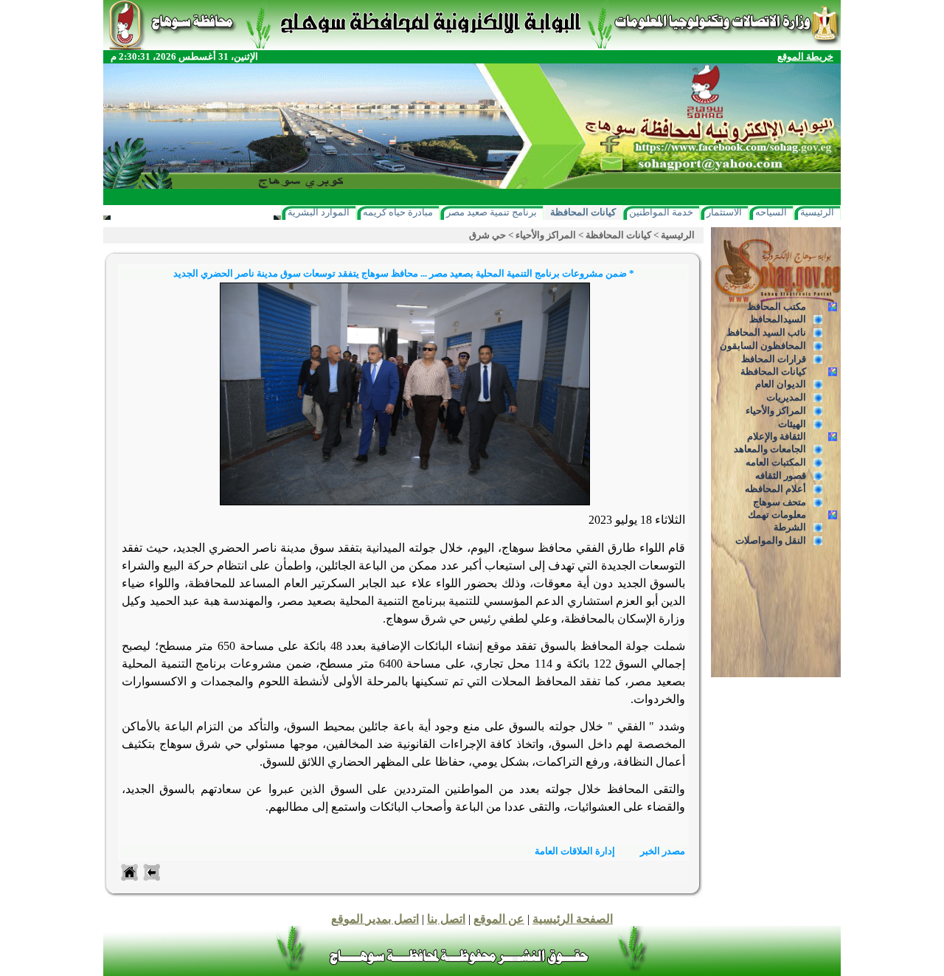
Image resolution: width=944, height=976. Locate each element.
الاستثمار (724, 212)
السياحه (771, 212)
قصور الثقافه (780, 475)
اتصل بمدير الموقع (375, 919)
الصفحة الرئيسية (572, 919)
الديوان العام (780, 384)
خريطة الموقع (805, 56)
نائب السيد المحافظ (766, 332)
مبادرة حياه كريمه (398, 212)
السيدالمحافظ (777, 319)
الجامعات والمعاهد (770, 448)
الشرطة (790, 527)
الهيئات (792, 423)
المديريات (786, 397)
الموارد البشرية (319, 212)
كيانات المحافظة (583, 212)
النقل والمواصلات (770, 540)
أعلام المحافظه (775, 488)
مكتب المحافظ (776, 306)
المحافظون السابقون (763, 345)
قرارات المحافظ (773, 358)
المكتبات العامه (776, 462)
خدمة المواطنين (661, 212)
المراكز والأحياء (776, 410)
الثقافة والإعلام (776, 436)
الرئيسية (817, 212)
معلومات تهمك (777, 514)
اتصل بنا (446, 919)
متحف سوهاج (779, 502)
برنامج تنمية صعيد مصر (491, 212)
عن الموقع (498, 919)
